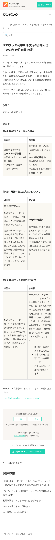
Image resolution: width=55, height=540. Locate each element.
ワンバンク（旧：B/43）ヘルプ (16, 25)
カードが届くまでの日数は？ (16, 506)
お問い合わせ (19, 436)
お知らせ (35, 25)
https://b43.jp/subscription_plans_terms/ (21, 398)
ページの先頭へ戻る (11, 463)
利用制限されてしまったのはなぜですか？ (23, 500)
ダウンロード (46, 5)
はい (21, 419)
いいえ (36, 419)
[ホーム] (10, 16)
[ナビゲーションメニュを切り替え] (50, 15)
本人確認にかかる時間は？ (15, 512)
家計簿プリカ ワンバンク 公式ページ (29, 452)
